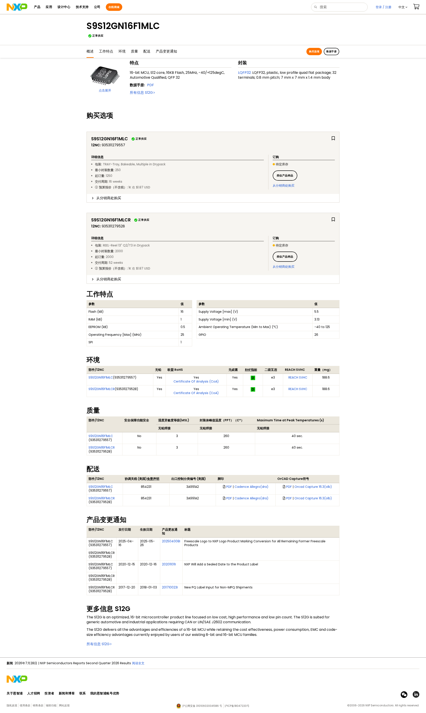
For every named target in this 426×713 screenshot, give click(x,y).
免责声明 (153, 479)
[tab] (213, 198)
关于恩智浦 (15, 693)
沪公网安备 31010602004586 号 (202, 706)
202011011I (169, 564)
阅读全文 (138, 663)
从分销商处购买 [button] (108, 198)
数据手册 (331, 51)
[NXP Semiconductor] (17, 7)
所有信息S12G (141, 92)
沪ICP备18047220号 (237, 706)
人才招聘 (33, 693)
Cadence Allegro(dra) (251, 486)
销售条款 (38, 705)
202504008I (171, 541)
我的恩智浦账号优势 (104, 693)
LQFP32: (244, 72)
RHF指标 (251, 369)
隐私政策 (12, 705)
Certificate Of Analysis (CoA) (196, 381)
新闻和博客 (67, 693)
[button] (403, 7)
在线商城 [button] (114, 7)
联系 (82, 693)
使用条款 (25, 705)
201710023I (170, 587)
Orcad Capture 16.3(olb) (313, 486)
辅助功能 (51, 705)
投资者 (49, 693)
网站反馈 (64, 705)
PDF (150, 85)
